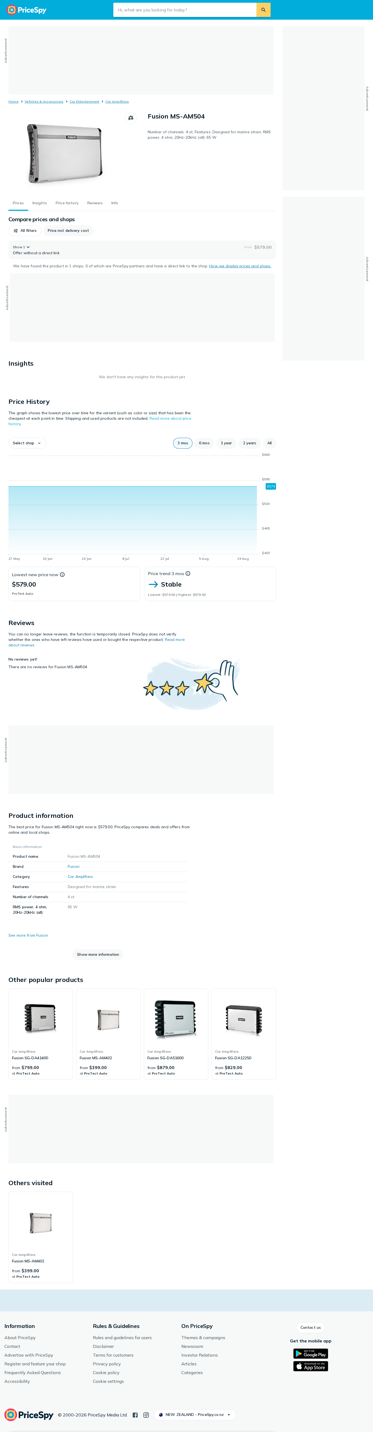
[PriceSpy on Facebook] (135, 1414)
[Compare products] (131, 118)
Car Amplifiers (117, 101)
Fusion (73, 866)
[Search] (263, 10)
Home (13, 101)
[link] (40, 1034)
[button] (24, 230)
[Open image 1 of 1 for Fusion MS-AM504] (66, 153)
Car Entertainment (84, 101)
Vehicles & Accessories (44, 101)
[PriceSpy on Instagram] (146, 1414)
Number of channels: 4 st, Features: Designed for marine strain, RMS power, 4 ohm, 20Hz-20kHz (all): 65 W (209, 134)
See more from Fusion (28, 935)
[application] (142, 507)
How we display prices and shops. (240, 266)
